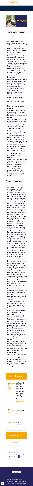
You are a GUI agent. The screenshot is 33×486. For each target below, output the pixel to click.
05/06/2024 (20, 401)
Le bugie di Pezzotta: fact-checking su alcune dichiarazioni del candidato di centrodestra (20, 390)
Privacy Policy (19, 479)
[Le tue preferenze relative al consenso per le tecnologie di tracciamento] (2, 483)
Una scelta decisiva (19, 423)
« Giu (7, 461)
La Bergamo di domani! (20, 410)
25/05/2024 (20, 427)
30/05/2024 (20, 414)
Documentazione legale (20, 483)
